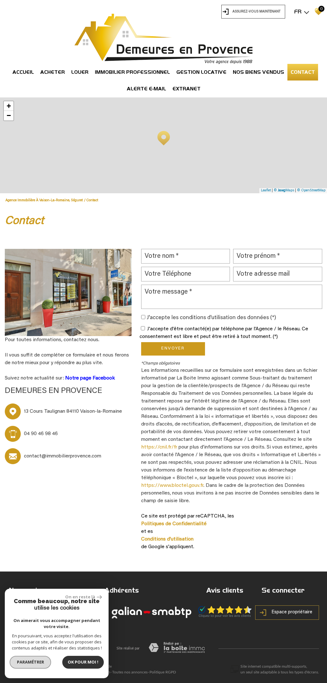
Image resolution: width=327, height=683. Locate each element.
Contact (303, 72)
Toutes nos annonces (130, 672)
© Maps (284, 190)
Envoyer (173, 348)
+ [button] (9, 106)
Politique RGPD (162, 672)
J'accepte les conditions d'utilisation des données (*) (211, 318)
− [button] (9, 115)
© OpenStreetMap (311, 190)
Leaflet (266, 190)
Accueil (23, 72)
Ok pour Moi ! (83, 662)
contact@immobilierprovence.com (62, 456)
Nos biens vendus (258, 72)
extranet (186, 88)
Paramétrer (30, 662)
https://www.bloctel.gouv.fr (172, 485)
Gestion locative (201, 72)
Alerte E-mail (146, 88)
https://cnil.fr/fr (159, 447)
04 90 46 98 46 (41, 433)
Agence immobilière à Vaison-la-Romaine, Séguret (44, 200)
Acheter (52, 72)
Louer (79, 72)
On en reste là (80, 597)
